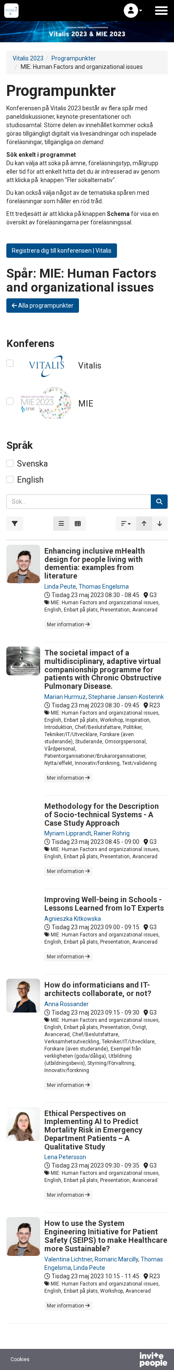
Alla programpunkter (45, 305)
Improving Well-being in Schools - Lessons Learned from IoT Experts (104, 903)
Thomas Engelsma (104, 586)
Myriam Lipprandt (67, 833)
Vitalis (89, 365)
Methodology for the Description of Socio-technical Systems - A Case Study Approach (101, 814)
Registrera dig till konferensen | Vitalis (61, 250)
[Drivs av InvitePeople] (131, 1360)
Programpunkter (74, 58)
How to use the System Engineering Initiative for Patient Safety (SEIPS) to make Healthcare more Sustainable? (105, 1236)
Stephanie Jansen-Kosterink (126, 696)
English (30, 480)
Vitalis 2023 (28, 58)
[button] (133, 10)
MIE (85, 403)
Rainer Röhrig (112, 833)
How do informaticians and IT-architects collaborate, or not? (97, 989)
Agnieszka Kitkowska (72, 918)
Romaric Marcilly (116, 1259)
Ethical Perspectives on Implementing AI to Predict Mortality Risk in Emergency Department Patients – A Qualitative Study (93, 1130)
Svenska (32, 463)
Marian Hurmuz (65, 696)
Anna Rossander (66, 1004)
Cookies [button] (20, 1359)
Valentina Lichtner (68, 1259)
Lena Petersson (65, 1157)
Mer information (66, 625)
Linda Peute (60, 586)
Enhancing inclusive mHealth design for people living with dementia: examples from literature (94, 563)
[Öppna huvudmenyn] (161, 10)
